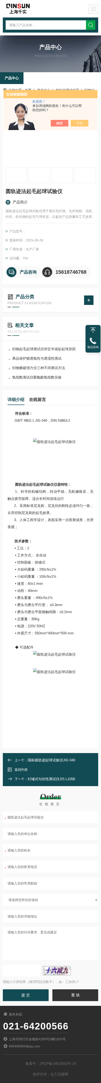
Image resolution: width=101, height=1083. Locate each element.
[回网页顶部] (93, 330)
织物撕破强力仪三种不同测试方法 (38, 368)
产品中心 (12, 78)
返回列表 (21, 769)
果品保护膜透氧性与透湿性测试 (37, 358)
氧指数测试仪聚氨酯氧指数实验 (37, 377)
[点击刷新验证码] (57, 970)
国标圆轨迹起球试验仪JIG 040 (51, 760)
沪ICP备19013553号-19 (57, 1064)
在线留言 (37, 399)
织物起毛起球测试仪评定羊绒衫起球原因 (44, 349)
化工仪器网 (59, 1074)
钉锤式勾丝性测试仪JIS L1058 (51, 779)
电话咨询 (93, 347)
